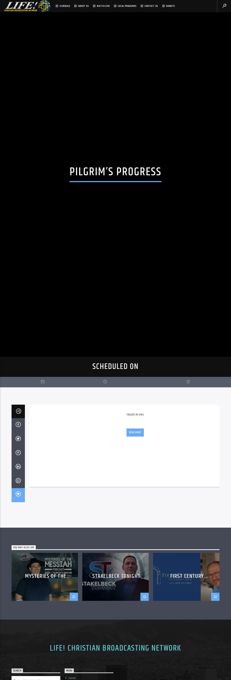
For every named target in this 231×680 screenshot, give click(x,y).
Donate (170, 6)
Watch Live (103, 6)
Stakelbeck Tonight (116, 605)
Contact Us (151, 6)
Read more (135, 461)
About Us (83, 6)
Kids (141, 444)
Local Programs (127, 6)
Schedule (65, 6)
